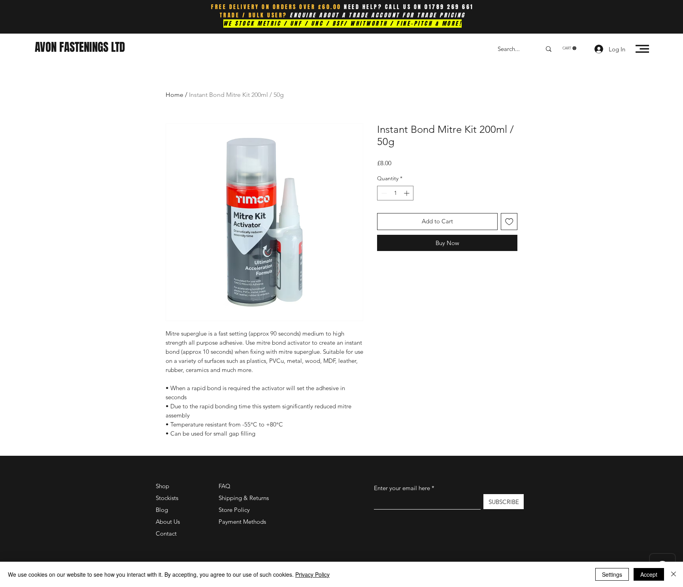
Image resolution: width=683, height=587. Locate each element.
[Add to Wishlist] (509, 221)
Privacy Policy (312, 574)
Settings (612, 574)
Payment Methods (243, 521)
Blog (162, 509)
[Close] (673, 574)
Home (174, 94)
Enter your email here (402, 488)
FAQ (224, 486)
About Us (168, 521)
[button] (569, 48)
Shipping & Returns (244, 498)
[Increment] (407, 193)
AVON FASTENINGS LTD (80, 47)
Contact (166, 533)
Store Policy (234, 509)
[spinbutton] (395, 193)
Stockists (167, 498)
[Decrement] (383, 193)
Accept (648, 574)
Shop (162, 486)
